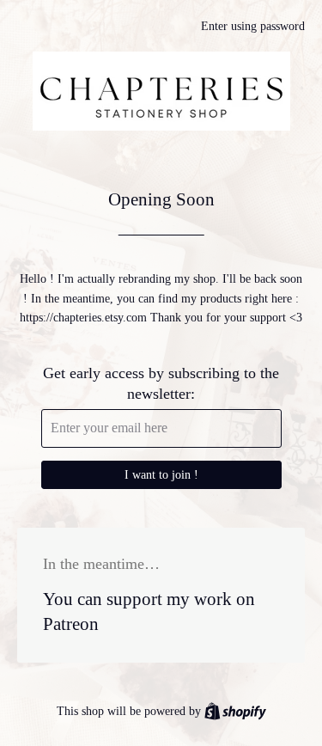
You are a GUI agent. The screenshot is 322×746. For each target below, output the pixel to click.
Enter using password (253, 26)
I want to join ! (161, 474)
